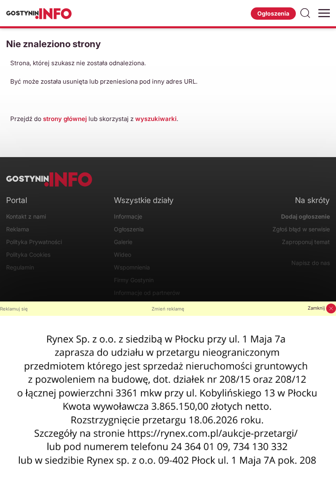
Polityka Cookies (28, 254)
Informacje (128, 216)
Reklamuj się (14, 309)
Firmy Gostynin (134, 279)
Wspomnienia (132, 267)
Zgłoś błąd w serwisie (300, 229)
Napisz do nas (310, 262)
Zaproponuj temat (305, 241)
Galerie (123, 241)
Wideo (122, 254)
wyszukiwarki (156, 119)
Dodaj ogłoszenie (305, 216)
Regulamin (20, 267)
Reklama (17, 229)
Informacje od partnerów (147, 292)
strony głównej (65, 119)
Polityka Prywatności (34, 241)
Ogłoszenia (273, 13)
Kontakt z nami (26, 216)
